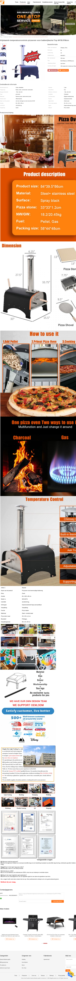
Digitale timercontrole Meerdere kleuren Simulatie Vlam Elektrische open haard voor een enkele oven (10, 935)
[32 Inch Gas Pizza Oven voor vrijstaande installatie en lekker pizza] (56, 922)
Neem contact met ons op (59, 2)
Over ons (28, 2)
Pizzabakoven (3, 965)
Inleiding (23, 959)
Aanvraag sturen (57, 901)
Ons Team (24, 968)
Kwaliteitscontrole (47, 2)
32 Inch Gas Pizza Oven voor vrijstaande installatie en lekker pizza (56, 935)
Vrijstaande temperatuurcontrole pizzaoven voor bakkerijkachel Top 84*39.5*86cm (30, 36)
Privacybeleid (61, 975)
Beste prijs (53, 70)
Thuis (16, 2)
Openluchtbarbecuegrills (5, 959)
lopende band (46, 959)
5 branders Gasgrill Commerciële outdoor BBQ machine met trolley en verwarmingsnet (33, 935)
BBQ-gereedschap (4, 962)
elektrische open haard (5, 968)
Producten (23, 2)
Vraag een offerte (70, 2)
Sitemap (52, 975)
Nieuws (43, 975)
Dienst (23, 965)
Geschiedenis (25, 962)
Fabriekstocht (37, 2)
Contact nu (64, 70)
